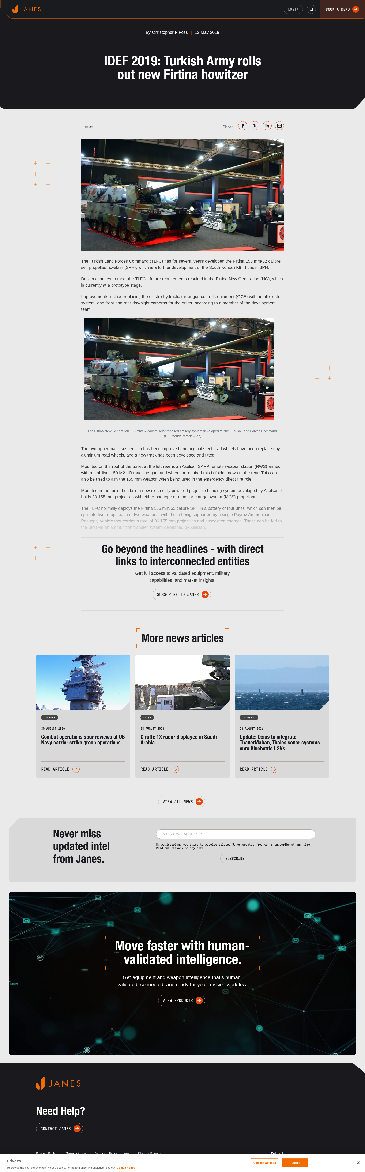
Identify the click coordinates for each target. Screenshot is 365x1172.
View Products (178, 1000)
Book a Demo (338, 9)
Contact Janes (56, 1128)
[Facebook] (242, 125)
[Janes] (26, 9)
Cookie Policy (126, 1167)
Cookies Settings (264, 1162)
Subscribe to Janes (178, 594)
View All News (178, 801)
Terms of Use (76, 1154)
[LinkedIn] (267, 125)
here (200, 848)
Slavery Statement (151, 1154)
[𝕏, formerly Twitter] (255, 125)
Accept (295, 1162)
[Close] (358, 1162)
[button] (311, 9)
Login (293, 9)
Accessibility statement (112, 1154)
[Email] (279, 125)
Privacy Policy (46, 1154)
